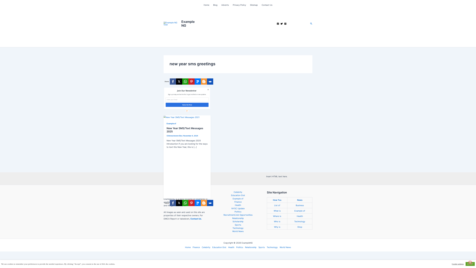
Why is (277, 227)
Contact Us (267, 5)
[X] (179, 81)
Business (300, 205)
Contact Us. (196, 219)
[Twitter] (282, 24)
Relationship (238, 218)
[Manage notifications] (470, 263)
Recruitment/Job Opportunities (238, 215)
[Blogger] (204, 81)
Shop (299, 227)
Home (206, 5)
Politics (238, 211)
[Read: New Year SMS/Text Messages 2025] (181, 117)
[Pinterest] (191, 81)
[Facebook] (278, 24)
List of (277, 205)
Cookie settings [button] (458, 264)
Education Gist (238, 195)
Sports (238, 225)
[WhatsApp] (185, 81)
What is (277, 211)
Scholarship (238, 221)
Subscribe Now (187, 105)
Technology (238, 228)
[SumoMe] (210, 81)
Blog (215, 5)
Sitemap (254, 5)
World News (238, 231)
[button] (311, 23)
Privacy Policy (239, 5)
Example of (171, 123)
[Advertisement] (238, 28)
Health (238, 205)
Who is (277, 221)
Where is (277, 216)
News (299, 200)
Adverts (225, 5)
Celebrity (238, 192)
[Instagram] (285, 24)
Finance (238, 202)
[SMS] (198, 81)
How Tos (277, 200)
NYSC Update (238, 208)
